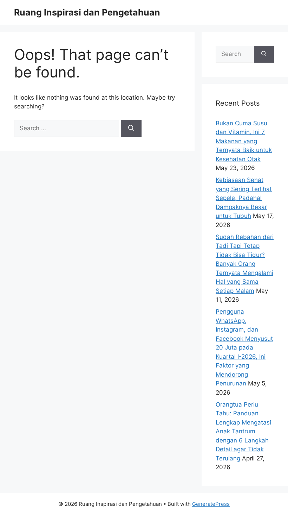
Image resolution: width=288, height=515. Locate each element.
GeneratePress (211, 504)
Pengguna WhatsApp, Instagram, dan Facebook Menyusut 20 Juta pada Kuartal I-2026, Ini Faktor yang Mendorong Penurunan (244, 347)
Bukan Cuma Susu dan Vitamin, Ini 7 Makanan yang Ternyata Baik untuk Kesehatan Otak (244, 141)
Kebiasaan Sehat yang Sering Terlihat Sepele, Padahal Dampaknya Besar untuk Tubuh (244, 197)
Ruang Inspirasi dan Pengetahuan (87, 12)
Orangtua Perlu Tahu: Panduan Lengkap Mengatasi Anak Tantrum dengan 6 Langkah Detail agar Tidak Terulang (243, 431)
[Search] (131, 128)
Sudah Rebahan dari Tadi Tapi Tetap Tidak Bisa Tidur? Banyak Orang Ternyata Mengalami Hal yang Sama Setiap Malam (245, 263)
